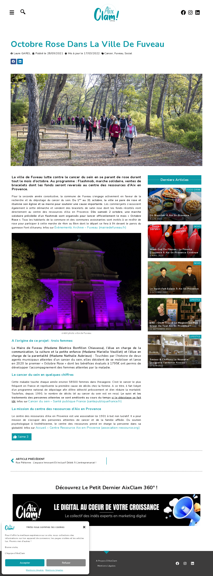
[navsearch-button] (23, 12)
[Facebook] (183, 12)
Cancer (109, 53)
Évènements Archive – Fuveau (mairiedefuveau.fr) (90, 227)
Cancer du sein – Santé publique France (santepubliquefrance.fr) (75, 401)
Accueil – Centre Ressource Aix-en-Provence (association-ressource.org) (88, 428)
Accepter (25, 562)
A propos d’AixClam (106, 560)
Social (128, 53)
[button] (84, 527)
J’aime (23, 437)
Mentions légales (35, 570)
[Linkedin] (197, 12)
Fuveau (118, 53)
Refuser (66, 562)
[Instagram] (190, 12)
